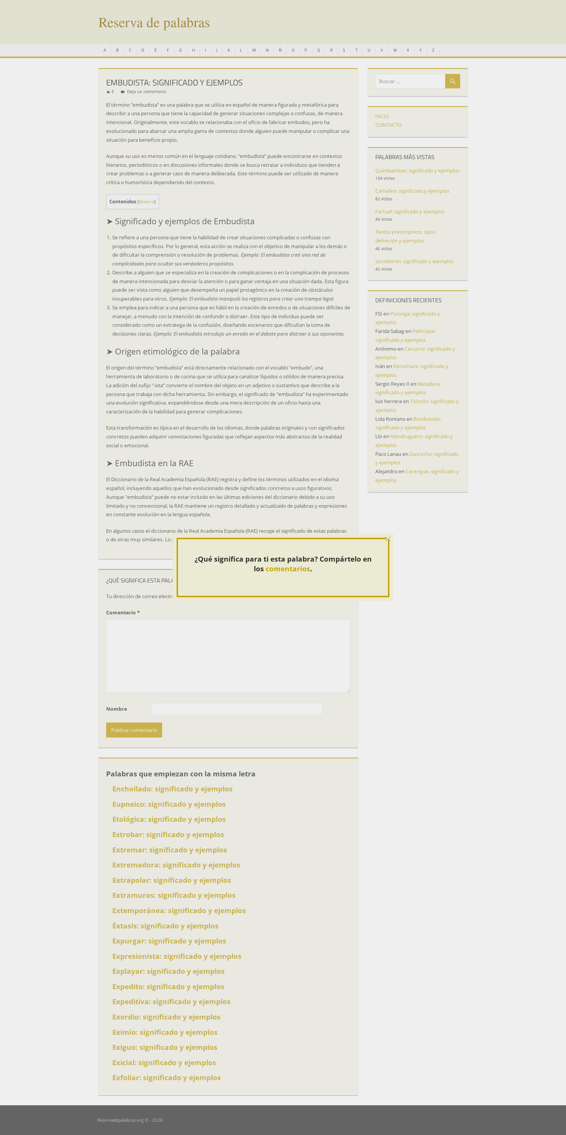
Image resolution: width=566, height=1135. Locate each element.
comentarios (288, 568)
